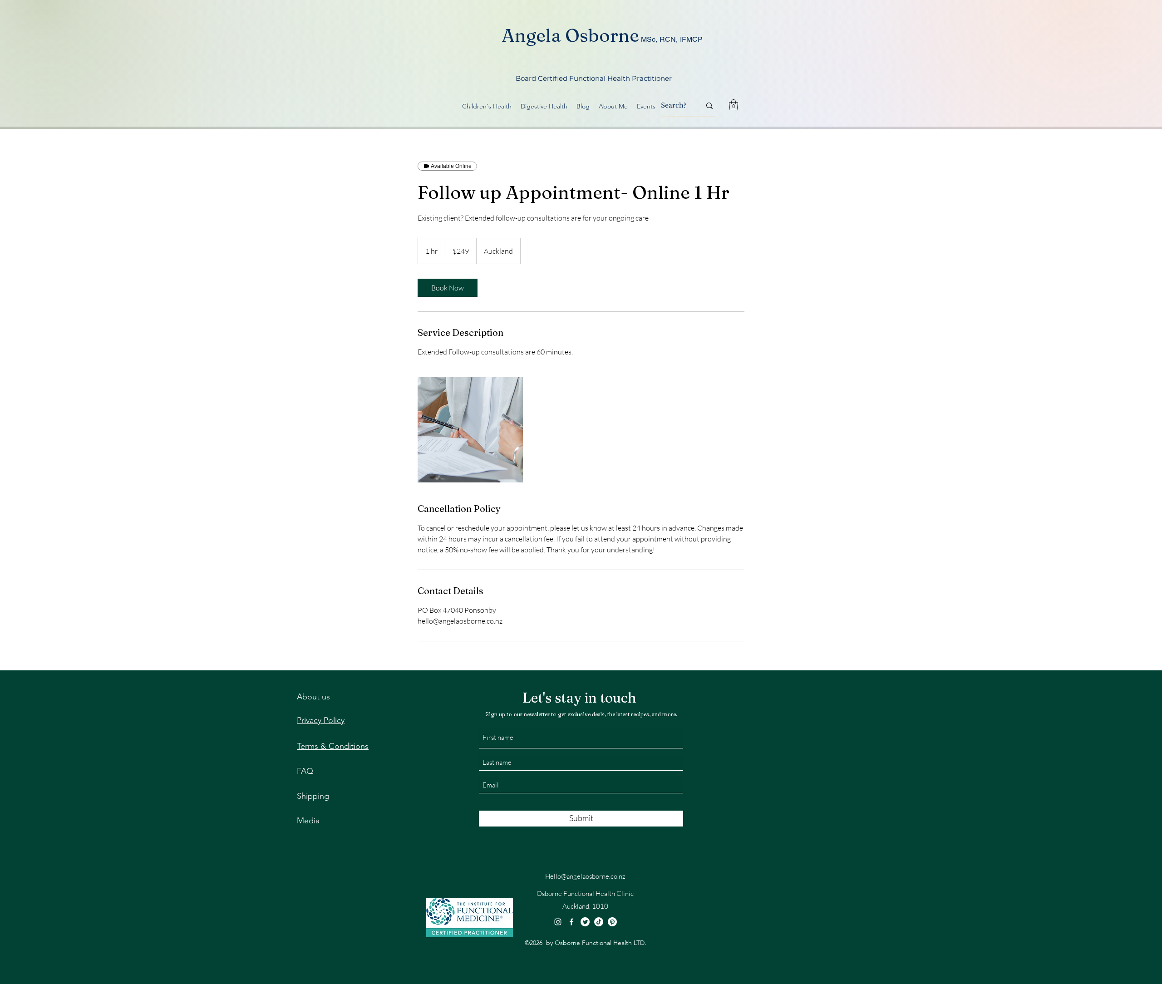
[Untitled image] (470, 429)
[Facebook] (571, 921)
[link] (448, 288)
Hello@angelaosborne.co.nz (585, 876)
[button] (733, 104)
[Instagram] (557, 921)
